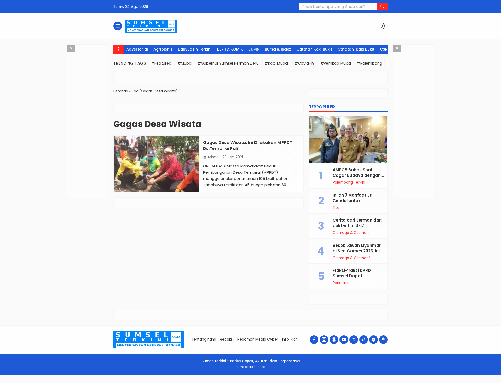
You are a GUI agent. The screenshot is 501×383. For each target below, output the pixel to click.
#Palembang (369, 63)
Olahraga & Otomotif (351, 233)
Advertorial (137, 49)
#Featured (161, 63)
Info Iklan (290, 339)
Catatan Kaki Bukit (314, 49)
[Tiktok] (363, 339)
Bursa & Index (278, 49)
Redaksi (227, 339)
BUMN (253, 49)
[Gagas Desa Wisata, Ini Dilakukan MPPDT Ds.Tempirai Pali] (156, 164)
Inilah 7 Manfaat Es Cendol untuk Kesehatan (352, 200)
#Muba (184, 63)
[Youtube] (343, 339)
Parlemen (341, 283)
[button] (382, 6)
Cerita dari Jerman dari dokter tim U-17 (357, 222)
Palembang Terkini (349, 182)
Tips (336, 208)
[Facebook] (314, 339)
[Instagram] (324, 339)
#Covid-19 (304, 63)
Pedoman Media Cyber (257, 339)
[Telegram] (373, 339)
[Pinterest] (383, 339)
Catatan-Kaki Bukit (356, 49)
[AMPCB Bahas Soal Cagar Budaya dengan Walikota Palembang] (348, 139)
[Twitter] (353, 339)
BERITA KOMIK (230, 49)
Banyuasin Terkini (195, 49)
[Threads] (334, 339)
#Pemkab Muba (335, 63)
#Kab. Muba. (277, 63)
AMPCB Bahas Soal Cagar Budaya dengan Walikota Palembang (357, 175)
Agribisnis (162, 49)
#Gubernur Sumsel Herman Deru (228, 63)
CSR (383, 49)
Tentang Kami (204, 339)
